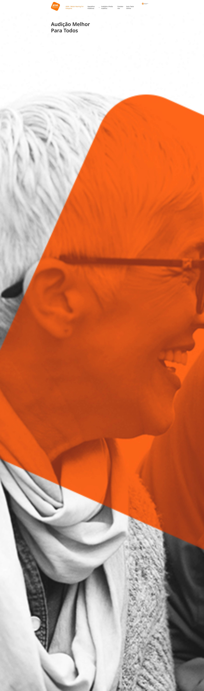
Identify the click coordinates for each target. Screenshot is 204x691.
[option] (102, 352)
